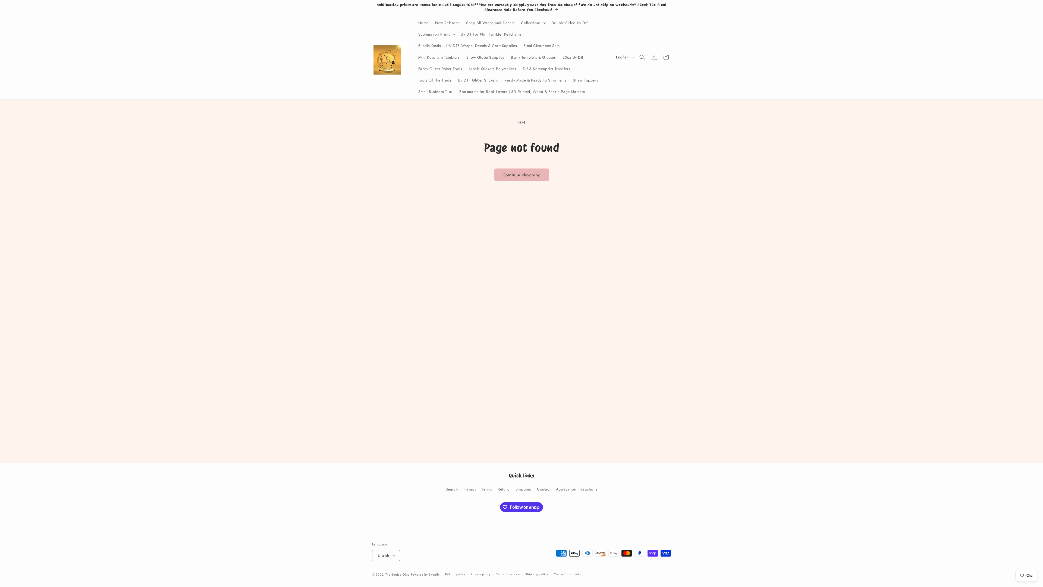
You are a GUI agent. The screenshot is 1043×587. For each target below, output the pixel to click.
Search (452, 489)
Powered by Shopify (425, 574)
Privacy (469, 489)
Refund (504, 489)
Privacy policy (481, 574)
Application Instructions (576, 489)
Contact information (568, 574)
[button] (533, 23)
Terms (487, 489)
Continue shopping (521, 175)
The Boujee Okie (397, 574)
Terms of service (508, 574)
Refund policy (455, 574)
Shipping (524, 489)
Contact (543, 489)
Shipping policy (536, 574)
